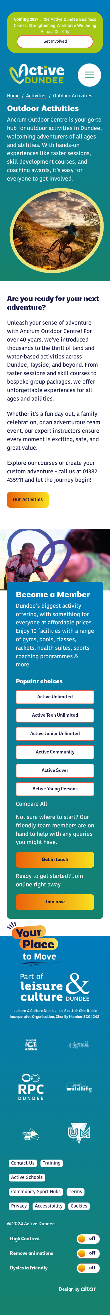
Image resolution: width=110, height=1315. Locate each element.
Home (13, 96)
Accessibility (48, 1206)
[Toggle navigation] (89, 75)
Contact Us (23, 1163)
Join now (55, 902)
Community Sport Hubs (36, 1192)
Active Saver (55, 770)
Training (51, 1163)
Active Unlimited (55, 697)
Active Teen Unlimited (55, 715)
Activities (36, 96)
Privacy (19, 1206)
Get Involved (55, 41)
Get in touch (55, 859)
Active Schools (27, 1177)
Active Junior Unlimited (55, 734)
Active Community (55, 752)
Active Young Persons (55, 789)
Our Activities (28, 500)
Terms (75, 1192)
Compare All (31, 804)
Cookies (79, 1206)
